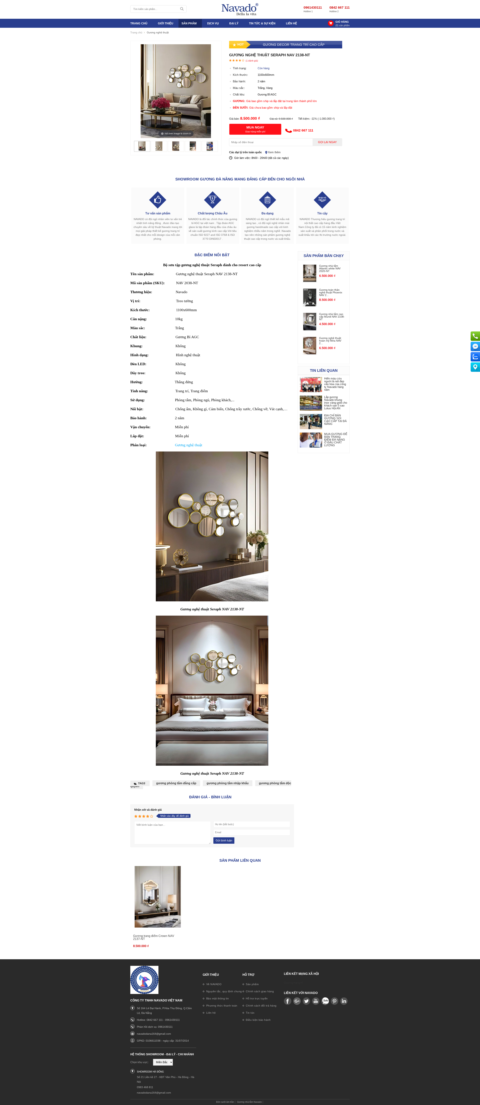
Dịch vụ (213, 23)
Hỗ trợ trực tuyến (256, 998)
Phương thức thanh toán (221, 1005)
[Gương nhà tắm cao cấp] (240, 9)
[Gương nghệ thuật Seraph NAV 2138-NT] (142, 149)
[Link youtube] (287, 1001)
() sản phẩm (342, 25)
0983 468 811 (145, 1087)
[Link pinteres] (334, 1001)
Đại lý (233, 23)
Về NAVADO (213, 984)
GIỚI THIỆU (165, 23)
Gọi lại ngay (327, 142)
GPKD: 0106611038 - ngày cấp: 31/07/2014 (163, 1040)
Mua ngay (255, 127)
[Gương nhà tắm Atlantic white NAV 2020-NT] (310, 281)
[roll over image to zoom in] (175, 90)
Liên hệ (291, 23)
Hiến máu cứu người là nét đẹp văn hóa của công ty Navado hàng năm (335, 384)
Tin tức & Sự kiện (262, 23)
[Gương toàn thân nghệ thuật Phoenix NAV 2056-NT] (310, 305)
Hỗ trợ (248, 974)
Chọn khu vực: (139, 1062)
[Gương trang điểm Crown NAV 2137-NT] (157, 897)
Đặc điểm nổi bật (212, 255)
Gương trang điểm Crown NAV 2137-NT (153, 937)
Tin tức (250, 1012)
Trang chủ (138, 23)
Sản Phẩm (189, 23)
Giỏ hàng (342, 21)
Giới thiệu (211, 974)
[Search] (182, 9)
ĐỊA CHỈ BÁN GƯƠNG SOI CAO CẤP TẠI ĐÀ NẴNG (335, 419)
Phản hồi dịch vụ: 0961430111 (155, 1026)
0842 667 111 (339, 7)
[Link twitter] (306, 1001)
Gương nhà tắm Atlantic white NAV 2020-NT (329, 268)
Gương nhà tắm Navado (249, 1102)
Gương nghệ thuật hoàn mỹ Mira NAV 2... (330, 341)
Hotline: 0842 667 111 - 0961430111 (158, 1019)
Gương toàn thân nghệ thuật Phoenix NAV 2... (330, 292)
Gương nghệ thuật (188, 445)
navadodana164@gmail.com (154, 1033)
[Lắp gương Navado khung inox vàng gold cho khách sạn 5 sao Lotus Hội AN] (311, 403)
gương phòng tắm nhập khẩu (228, 783)
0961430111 (313, 7)
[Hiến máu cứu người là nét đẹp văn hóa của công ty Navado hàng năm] (311, 385)
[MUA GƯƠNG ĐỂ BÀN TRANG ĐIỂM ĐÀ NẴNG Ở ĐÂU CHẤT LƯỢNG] (311, 440)
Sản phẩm (252, 984)
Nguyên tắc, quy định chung (223, 991)
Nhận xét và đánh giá (148, 809)
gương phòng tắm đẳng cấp (176, 783)
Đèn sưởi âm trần (225, 1102)
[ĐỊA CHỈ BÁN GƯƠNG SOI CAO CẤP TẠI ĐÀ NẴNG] (311, 422)
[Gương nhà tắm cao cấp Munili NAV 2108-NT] (310, 329)
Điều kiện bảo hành (258, 1019)
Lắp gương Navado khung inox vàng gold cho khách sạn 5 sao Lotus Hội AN (335, 402)
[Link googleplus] (297, 1001)
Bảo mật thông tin (217, 998)
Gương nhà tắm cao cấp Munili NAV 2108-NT (332, 317)
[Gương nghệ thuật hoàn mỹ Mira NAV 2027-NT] (310, 353)
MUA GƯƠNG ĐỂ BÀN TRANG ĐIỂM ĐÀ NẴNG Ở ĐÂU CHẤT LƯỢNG (335, 439)
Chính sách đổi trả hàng (261, 1005)
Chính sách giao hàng (259, 991)
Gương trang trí (293, 982)
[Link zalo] (325, 1001)
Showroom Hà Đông (150, 1071)
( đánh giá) (252, 60)
